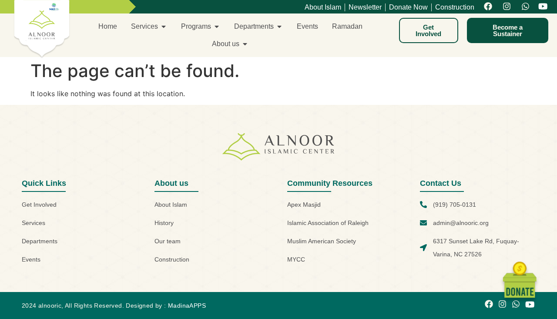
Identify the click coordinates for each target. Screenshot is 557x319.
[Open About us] (245, 44)
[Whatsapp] (525, 7)
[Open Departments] (279, 26)
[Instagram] (507, 7)
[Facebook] (488, 7)
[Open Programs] (216, 26)
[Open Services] (163, 26)
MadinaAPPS (187, 305)
